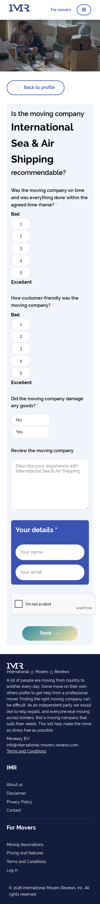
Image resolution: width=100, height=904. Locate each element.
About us (15, 784)
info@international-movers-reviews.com (42, 745)
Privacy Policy (19, 802)
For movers (61, 10)
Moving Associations (25, 844)
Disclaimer (16, 793)
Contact (14, 810)
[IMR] (19, 9)
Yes (19, 432)
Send (46, 633)
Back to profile (39, 87)
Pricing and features (25, 853)
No (19, 420)
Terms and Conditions (26, 751)
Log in (12, 870)
